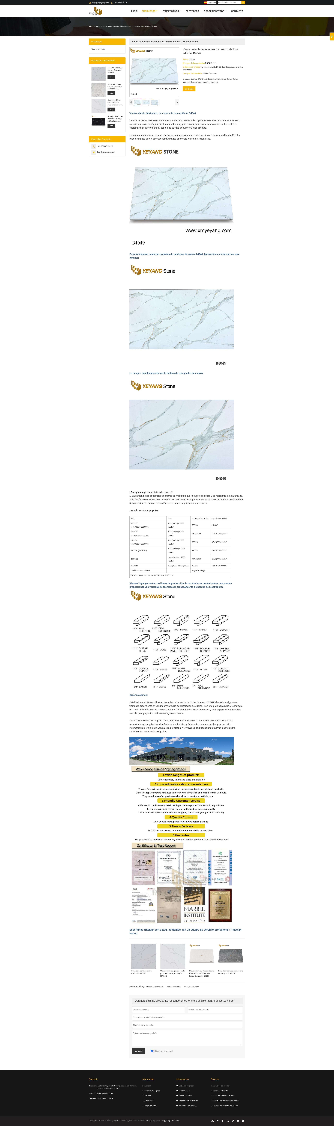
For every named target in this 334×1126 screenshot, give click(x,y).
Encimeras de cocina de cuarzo (226, 1101)
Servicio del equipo (152, 1091)
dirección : (93, 1086)
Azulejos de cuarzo (221, 1086)
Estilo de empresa (186, 1086)
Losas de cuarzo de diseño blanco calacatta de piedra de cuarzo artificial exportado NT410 (115, 86)
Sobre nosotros (214, 11)
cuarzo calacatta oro (154, 987)
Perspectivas (170, 11)
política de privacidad (187, 1106)
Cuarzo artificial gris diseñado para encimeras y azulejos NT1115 (115, 102)
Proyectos (192, 11)
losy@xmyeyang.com (100, 3)
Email (189, 88)
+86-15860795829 (120, 3)
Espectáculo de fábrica (188, 1101)
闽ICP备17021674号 (172, 1121)
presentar (139, 1051)
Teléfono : (93, 1098)
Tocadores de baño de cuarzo (225, 1106)
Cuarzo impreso (98, 49)
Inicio (134, 11)
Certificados (149, 1101)
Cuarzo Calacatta (220, 1091)
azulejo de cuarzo (191, 987)
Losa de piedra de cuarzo (224, 1096)
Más (111, 77)
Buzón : (92, 1093)
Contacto (237, 11)
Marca (186, 59)
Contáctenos (184, 1091)
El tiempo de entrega (192, 67)
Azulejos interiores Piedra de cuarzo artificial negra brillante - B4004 (115, 118)
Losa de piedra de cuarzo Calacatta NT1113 (115, 70)
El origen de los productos (194, 63)
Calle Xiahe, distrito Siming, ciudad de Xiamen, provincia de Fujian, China (117, 1087)
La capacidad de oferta (192, 73)
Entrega (148, 1086)
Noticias (148, 1096)
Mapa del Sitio (150, 1106)
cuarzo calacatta (173, 987)
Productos (148, 11)
